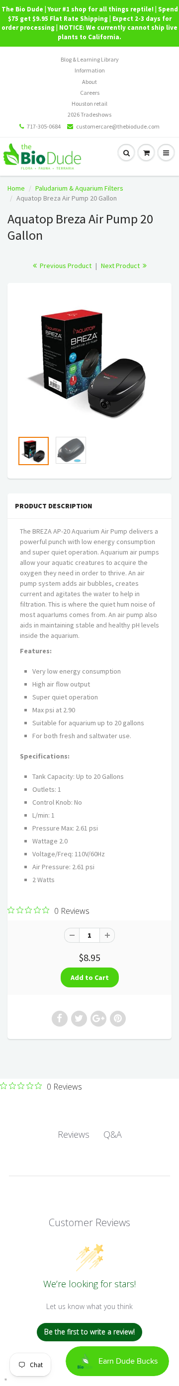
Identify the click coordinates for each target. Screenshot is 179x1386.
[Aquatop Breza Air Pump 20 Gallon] (89, 362)
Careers (89, 92)
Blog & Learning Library (90, 59)
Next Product (121, 265)
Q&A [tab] (112, 1134)
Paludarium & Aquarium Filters (79, 188)
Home (16, 188)
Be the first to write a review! (89, 1331)
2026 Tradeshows (89, 114)
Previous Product (64, 265)
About (89, 81)
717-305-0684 (44, 126)
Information (90, 70)
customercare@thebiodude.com (118, 126)
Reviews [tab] (74, 1134)
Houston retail (89, 103)
